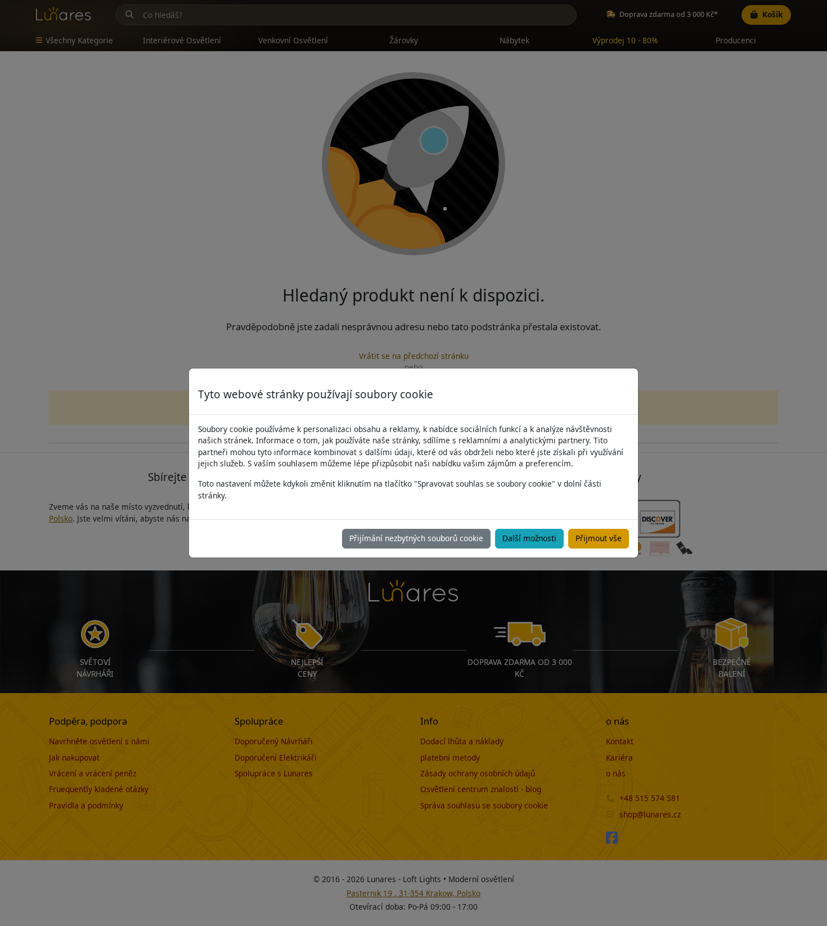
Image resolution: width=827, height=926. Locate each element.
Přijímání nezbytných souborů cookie (416, 538)
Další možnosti (529, 538)
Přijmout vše (599, 538)
